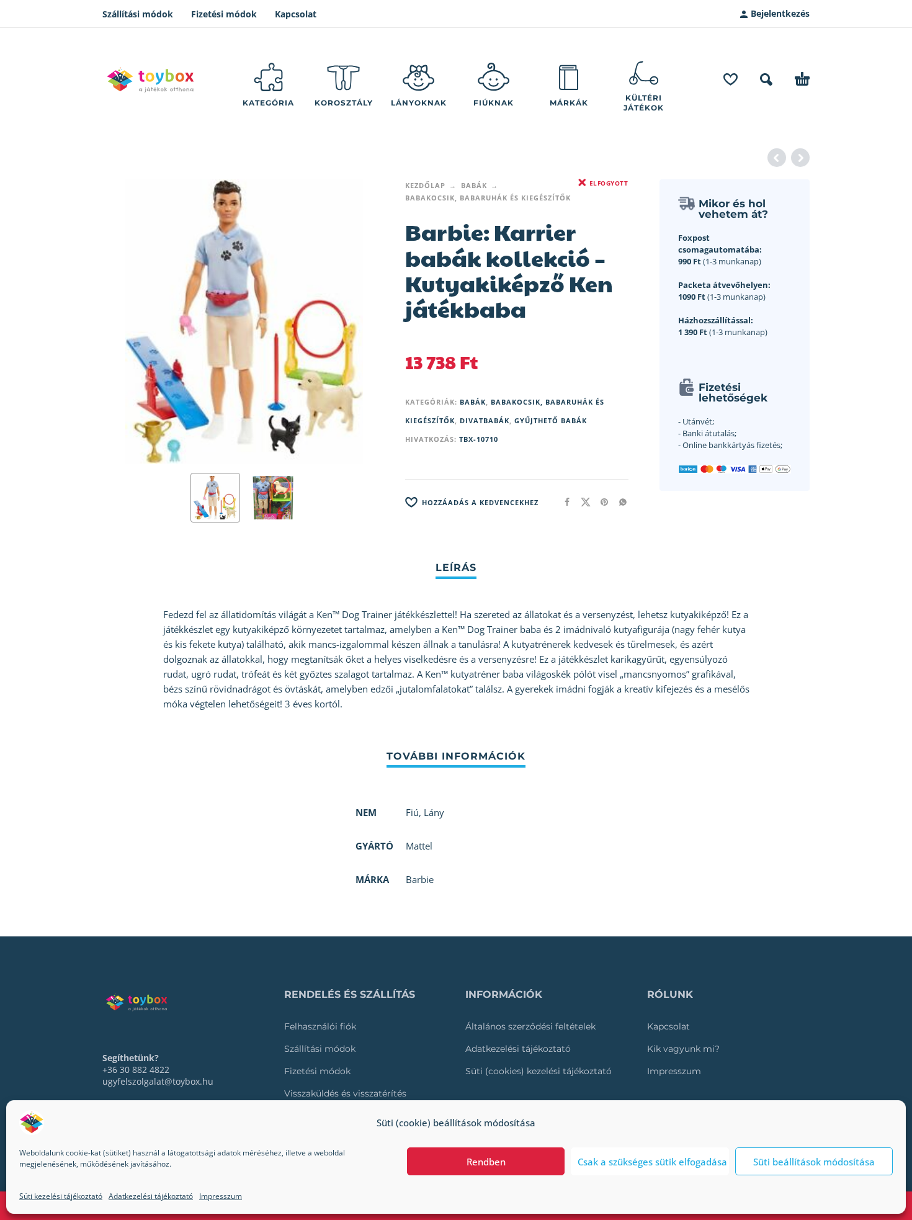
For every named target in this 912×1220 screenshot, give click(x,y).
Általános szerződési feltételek (530, 1026)
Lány (434, 812)
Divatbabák (484, 420)
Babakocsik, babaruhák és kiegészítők (488, 197)
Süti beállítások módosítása (814, 1161)
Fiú (412, 812)
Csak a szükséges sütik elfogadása (652, 1161)
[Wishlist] (730, 79)
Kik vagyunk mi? (683, 1048)
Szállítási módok (137, 14)
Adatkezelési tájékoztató (151, 1196)
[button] (766, 79)
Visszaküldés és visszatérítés (345, 1093)
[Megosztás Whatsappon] (619, 501)
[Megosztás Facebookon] (563, 501)
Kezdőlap (425, 185)
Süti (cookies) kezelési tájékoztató (538, 1071)
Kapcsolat (295, 14)
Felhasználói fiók (320, 1026)
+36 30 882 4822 (135, 1069)
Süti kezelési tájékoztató (60, 1196)
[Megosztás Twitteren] (582, 501)
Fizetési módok (224, 14)
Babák (474, 185)
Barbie (420, 879)
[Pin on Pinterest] (600, 501)
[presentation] (126, 321)
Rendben (486, 1161)
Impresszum (220, 1196)
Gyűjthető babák (550, 420)
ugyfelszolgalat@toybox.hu (157, 1081)
